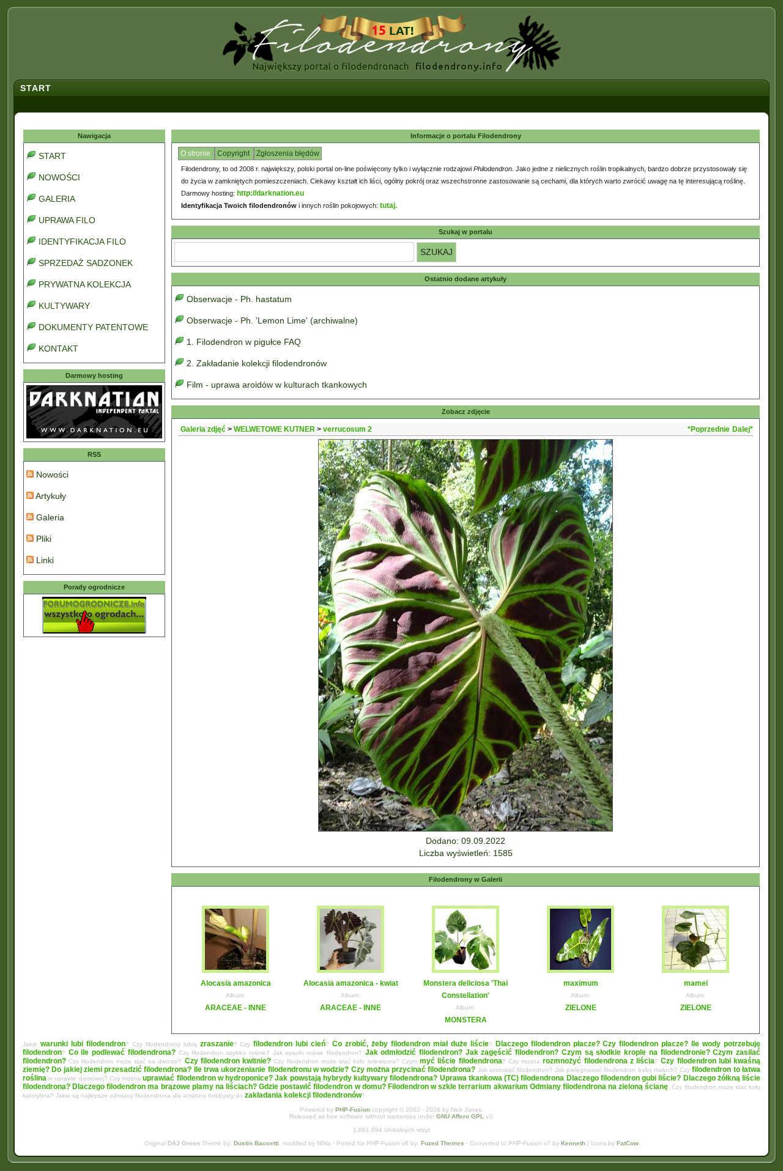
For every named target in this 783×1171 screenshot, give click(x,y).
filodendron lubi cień (289, 1044)
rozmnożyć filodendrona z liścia (599, 1061)
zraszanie (217, 1044)
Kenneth (573, 1143)
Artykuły (50, 496)
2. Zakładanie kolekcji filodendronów (257, 363)
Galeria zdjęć (203, 429)
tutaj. (388, 205)
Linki (44, 560)
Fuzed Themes (442, 1143)
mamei (696, 983)
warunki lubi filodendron (82, 1044)
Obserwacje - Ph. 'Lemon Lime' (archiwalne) (272, 320)
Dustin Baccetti (256, 1143)
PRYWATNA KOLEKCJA (85, 284)
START (52, 156)
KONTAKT (58, 348)
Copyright (234, 153)
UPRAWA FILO (67, 220)
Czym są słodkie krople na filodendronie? (636, 1052)
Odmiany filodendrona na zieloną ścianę (599, 1086)
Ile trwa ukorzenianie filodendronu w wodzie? (271, 1069)
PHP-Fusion (352, 1109)
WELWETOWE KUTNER (274, 429)
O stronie (196, 153)
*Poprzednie (709, 429)
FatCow (628, 1143)
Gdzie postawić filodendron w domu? (322, 1086)
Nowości (51, 474)
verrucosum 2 (347, 429)
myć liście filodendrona (461, 1061)
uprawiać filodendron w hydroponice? (208, 1078)
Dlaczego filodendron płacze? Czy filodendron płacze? (592, 1044)
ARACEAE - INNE (235, 1007)
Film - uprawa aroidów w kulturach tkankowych (277, 385)
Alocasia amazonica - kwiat (350, 983)
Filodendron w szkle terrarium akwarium (458, 1086)
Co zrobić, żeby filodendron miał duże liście (410, 1044)
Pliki (42, 539)
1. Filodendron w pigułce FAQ (244, 342)
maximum (580, 983)
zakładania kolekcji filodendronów (303, 1095)
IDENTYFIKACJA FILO (82, 241)
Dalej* (742, 429)
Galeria (49, 517)
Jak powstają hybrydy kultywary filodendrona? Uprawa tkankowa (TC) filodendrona (419, 1078)
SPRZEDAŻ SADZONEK (86, 263)
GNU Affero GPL (460, 1116)
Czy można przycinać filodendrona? (413, 1069)
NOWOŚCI (59, 177)
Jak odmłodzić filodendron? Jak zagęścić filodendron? (462, 1052)
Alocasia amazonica (236, 983)
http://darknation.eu (270, 193)
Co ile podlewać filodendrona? (122, 1052)
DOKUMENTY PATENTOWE (93, 327)
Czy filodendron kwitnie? (228, 1061)
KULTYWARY (64, 306)
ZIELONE (580, 1007)
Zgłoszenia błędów (287, 153)
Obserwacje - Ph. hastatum (239, 299)
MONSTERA (466, 1020)
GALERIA (57, 199)
